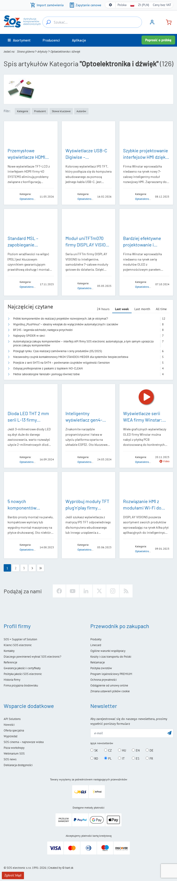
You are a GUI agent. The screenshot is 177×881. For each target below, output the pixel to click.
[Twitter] (99, 590)
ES (137, 758)
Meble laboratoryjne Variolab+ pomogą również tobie (46, 374)
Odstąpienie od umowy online (109, 685)
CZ (109, 750)
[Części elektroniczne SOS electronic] (22, 21)
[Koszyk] (167, 21)
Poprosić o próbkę (158, 40)
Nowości (9, 725)
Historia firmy (12, 680)
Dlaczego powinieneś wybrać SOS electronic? (32, 657)
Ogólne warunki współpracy (107, 651)
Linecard (95, 645)
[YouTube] (72, 590)
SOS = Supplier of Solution (20, 639)
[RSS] (126, 590)
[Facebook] (59, 590)
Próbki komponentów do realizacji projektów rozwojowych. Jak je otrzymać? (60, 319)
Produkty (95, 639)
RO (95, 758)
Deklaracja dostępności (18, 765)
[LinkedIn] (86, 590)
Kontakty (9, 651)
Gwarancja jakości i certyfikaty (22, 668)
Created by (55, 868)
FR (151, 758)
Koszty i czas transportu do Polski (110, 657)
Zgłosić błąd (12, 875)
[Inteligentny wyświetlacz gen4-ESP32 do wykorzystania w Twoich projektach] (88, 397)
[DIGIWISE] (70, 196)
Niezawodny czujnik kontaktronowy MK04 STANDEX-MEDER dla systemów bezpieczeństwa (70, 357)
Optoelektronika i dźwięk (34, 199)
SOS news (10, 759)
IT (123, 758)
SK (95, 750)
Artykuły (42, 52)
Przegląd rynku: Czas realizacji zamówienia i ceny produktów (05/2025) (57, 351)
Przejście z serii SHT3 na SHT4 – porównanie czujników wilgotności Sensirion (61, 363)
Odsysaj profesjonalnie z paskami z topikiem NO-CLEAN (48, 368)
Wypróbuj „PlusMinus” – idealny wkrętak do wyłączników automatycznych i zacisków (65, 324)
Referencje (10, 662)
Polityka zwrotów (101, 668)
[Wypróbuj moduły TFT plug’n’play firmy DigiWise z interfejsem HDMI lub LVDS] (88, 485)
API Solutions (12, 719)
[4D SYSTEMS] (12, 196)
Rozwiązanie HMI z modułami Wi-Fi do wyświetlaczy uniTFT (143, 507)
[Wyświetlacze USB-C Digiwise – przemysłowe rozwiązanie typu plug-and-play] (88, 134)
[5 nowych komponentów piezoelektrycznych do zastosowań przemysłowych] (31, 485)
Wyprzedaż (11, 736)
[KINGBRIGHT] (12, 284)
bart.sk (69, 868)
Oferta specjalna (14, 730)
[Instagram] (112, 590)
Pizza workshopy (14, 748)
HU (123, 750)
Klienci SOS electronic (18, 645)
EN (137, 750)
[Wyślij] (169, 732)
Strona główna (25, 52)
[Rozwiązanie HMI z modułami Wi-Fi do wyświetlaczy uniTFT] (146, 485)
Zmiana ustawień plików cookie (110, 691)
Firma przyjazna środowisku (21, 685)
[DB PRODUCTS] (12, 547)
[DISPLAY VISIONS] (70, 285)
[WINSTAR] (127, 196)
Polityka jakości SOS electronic (23, 674)
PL (109, 758)
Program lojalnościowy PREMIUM (111, 674)
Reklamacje (97, 662)
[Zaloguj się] (152, 24)
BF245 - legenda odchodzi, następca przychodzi (43, 330)
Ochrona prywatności (103, 680)
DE (151, 750)
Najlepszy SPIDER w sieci (29, 336)
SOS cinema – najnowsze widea (24, 742)
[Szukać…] (48, 22)
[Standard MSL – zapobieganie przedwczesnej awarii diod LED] (31, 222)
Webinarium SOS (14, 753)
